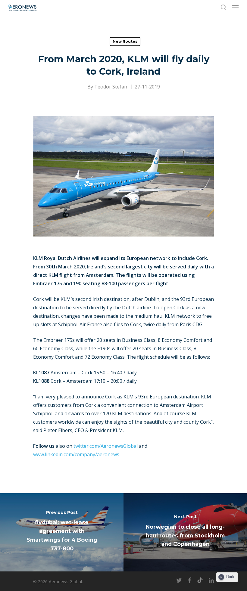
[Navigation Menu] (235, 7)
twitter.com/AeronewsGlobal (105, 446)
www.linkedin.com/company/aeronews (76, 454)
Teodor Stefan (110, 86)
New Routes (125, 41)
